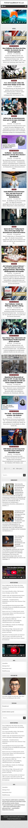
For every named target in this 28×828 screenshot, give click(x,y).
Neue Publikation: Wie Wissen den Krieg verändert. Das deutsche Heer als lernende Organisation (14, 50)
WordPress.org (6, 671)
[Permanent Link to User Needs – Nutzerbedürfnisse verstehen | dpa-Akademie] (13, 403)
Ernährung (14, 80)
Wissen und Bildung (14, 46)
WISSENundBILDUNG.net (14, 3)
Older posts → (19, 468)
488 (14, 468)
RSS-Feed (10, 53)
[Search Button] (26, 6)
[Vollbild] (23, 577)
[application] (14, 572)
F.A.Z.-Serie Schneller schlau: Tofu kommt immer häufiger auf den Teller (14, 83)
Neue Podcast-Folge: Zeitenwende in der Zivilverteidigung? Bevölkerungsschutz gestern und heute (14, 339)
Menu (4, 6)
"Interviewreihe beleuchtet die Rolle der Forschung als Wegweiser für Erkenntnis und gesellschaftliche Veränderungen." (20, 489)
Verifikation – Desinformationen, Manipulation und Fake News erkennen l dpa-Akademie (14, 154)
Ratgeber (14, 189)
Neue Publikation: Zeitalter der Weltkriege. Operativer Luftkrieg (14, 305)
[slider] (6, 22)
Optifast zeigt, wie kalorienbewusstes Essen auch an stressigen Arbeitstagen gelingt (14, 120)
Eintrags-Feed (5, 666)
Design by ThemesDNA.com (14, 818)
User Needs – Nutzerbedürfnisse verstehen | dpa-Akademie (14, 414)
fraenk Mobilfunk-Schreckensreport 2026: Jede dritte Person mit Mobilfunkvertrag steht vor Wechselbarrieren (14, 194)
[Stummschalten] (21, 577)
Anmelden (5, 663)
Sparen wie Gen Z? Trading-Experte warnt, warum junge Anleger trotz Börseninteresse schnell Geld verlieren (14, 230)
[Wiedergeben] (4, 577)
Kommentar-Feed (6, 668)
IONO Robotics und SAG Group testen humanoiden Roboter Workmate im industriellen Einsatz (14, 450)
